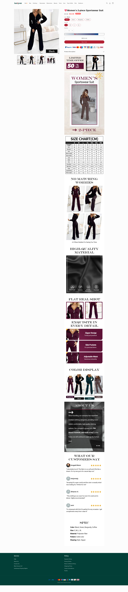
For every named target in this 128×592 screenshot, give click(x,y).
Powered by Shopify (67, 582)
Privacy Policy (67, 561)
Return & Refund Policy (70, 563)
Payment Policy (68, 559)
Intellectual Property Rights (21, 568)
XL (78, 25)
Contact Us (16, 563)
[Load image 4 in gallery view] (51, 60)
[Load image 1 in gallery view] (21, 60)
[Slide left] (15, 60)
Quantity (66, 28)
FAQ (15, 559)
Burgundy (80, 19)
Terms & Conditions (69, 568)
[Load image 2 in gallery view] (31, 60)
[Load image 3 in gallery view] (41, 60)
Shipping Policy (68, 566)
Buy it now (84, 42)
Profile (66, 570)
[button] (35, 3)
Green (73, 19)
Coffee (87, 19)
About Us (16, 561)
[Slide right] (57, 60)
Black (67, 19)
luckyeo (61, 582)
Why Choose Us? (18, 566)
